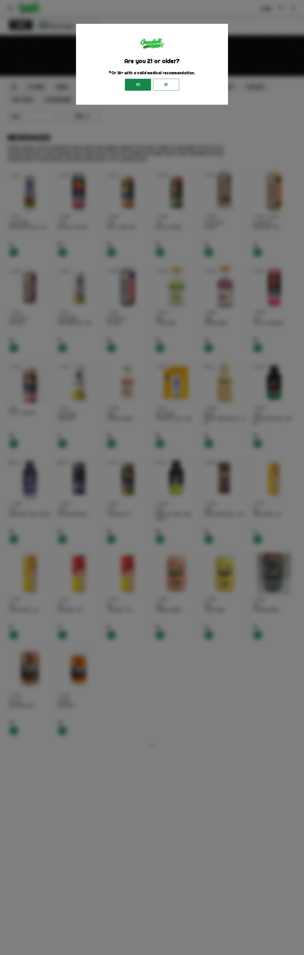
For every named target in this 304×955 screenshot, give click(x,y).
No (166, 85)
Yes (138, 85)
